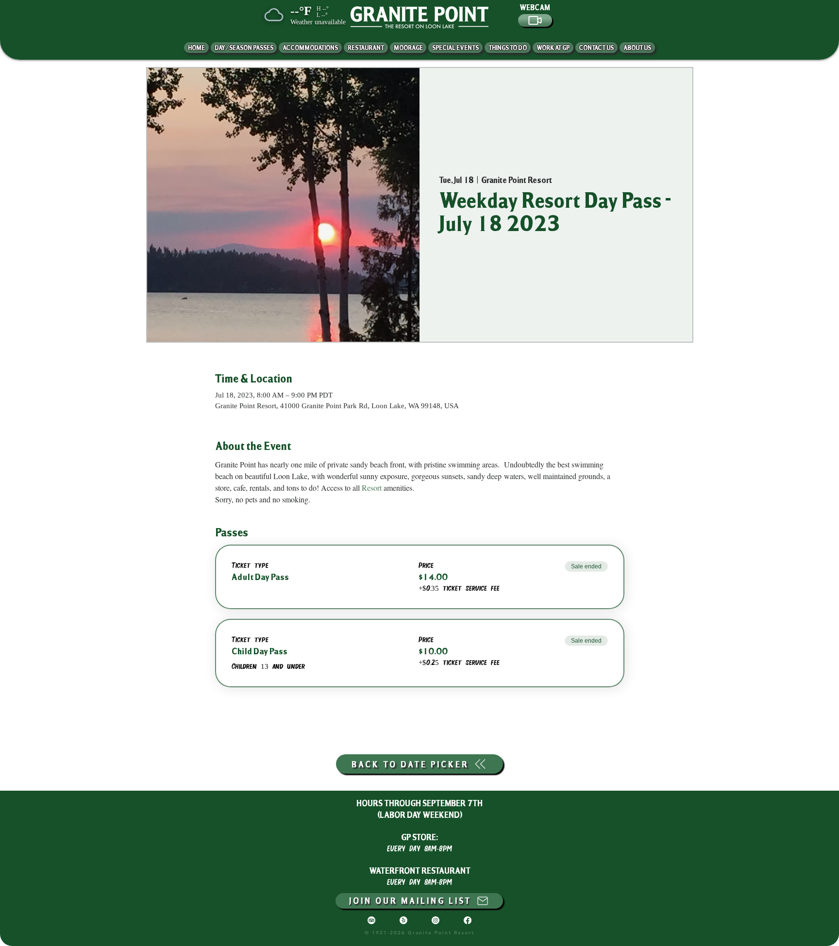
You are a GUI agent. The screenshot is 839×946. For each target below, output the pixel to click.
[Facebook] (467, 920)
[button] (637, 47)
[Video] (535, 20)
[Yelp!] (403, 920)
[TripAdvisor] (371, 920)
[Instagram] (435, 920)
